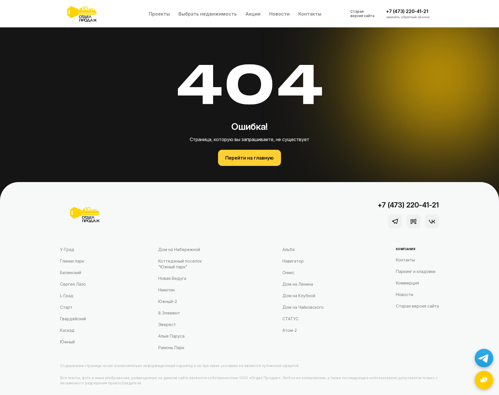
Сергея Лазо (73, 284)
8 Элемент (169, 312)
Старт (66, 307)
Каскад (67, 330)
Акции (252, 14)
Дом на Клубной (298, 295)
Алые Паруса (171, 336)
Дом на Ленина (297, 284)
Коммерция (407, 282)
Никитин (166, 289)
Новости (279, 14)
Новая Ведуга (172, 278)
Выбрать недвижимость (207, 14)
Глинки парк (72, 261)
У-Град (67, 249)
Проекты (159, 14)
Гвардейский (73, 318)
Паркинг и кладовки (415, 271)
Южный (67, 341)
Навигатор (293, 261)
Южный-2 (167, 301)
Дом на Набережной (179, 249)
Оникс (288, 272)
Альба (288, 249)
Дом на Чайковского (303, 307)
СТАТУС (290, 318)
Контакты (309, 14)
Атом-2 (289, 330)
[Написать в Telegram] (484, 358)
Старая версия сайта (362, 14)
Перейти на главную (249, 158)
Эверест (167, 324)
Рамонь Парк (171, 347)
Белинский (70, 272)
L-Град (66, 295)
